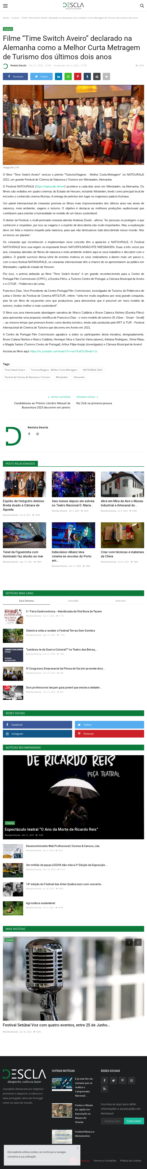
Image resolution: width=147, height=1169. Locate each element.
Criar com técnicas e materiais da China (122, 554)
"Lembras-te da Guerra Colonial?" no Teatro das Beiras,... (62, 649)
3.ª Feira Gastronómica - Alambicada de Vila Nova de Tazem (64, 611)
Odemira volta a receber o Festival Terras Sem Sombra (60, 630)
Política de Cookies (130, 1160)
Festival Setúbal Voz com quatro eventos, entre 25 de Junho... (56, 1025)
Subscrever (134, 1121)
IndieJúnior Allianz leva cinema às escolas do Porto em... (71, 556)
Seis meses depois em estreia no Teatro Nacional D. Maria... (73, 503)
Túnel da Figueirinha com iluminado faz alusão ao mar (23, 554)
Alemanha (79, 377)
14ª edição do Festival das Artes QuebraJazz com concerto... (64, 884)
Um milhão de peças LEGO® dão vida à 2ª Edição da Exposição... (66, 865)
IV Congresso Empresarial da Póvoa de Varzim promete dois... (65, 668)
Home (6, 17)
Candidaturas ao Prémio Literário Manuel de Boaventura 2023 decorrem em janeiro (42, 405)
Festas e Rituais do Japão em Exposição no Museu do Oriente (84, 1114)
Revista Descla (18, 65)
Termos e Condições (104, 1160)
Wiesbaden (62, 377)
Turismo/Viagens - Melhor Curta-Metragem (54, 369)
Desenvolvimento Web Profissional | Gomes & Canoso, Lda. (63, 846)
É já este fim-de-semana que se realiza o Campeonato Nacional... (84, 1087)
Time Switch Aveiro (15, 369)
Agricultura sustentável (40, 903)
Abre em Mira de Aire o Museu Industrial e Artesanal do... (122, 503)
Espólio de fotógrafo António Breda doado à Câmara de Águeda (23, 505)
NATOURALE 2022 (92, 369)
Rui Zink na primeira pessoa (94, 403)
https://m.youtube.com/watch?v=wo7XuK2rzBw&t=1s (63, 351)
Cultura (15, 17)
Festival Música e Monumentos (85, 1133)
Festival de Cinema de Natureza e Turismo (27, 377)
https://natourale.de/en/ (50, 186)
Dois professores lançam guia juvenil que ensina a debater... (64, 687)
